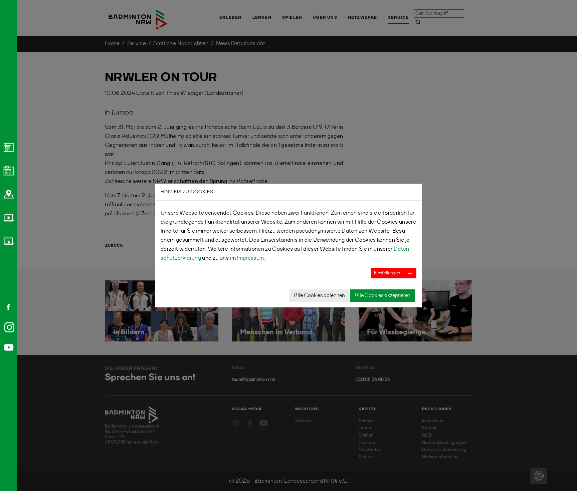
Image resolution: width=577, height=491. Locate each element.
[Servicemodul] (7, 217)
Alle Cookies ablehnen (319, 295)
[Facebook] (6, 307)
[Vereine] (7, 193)
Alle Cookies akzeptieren (382, 295)
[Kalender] (7, 170)
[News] (7, 147)
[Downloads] (7, 240)
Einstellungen (387, 273)
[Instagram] (8, 327)
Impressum (250, 258)
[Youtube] (7, 347)
